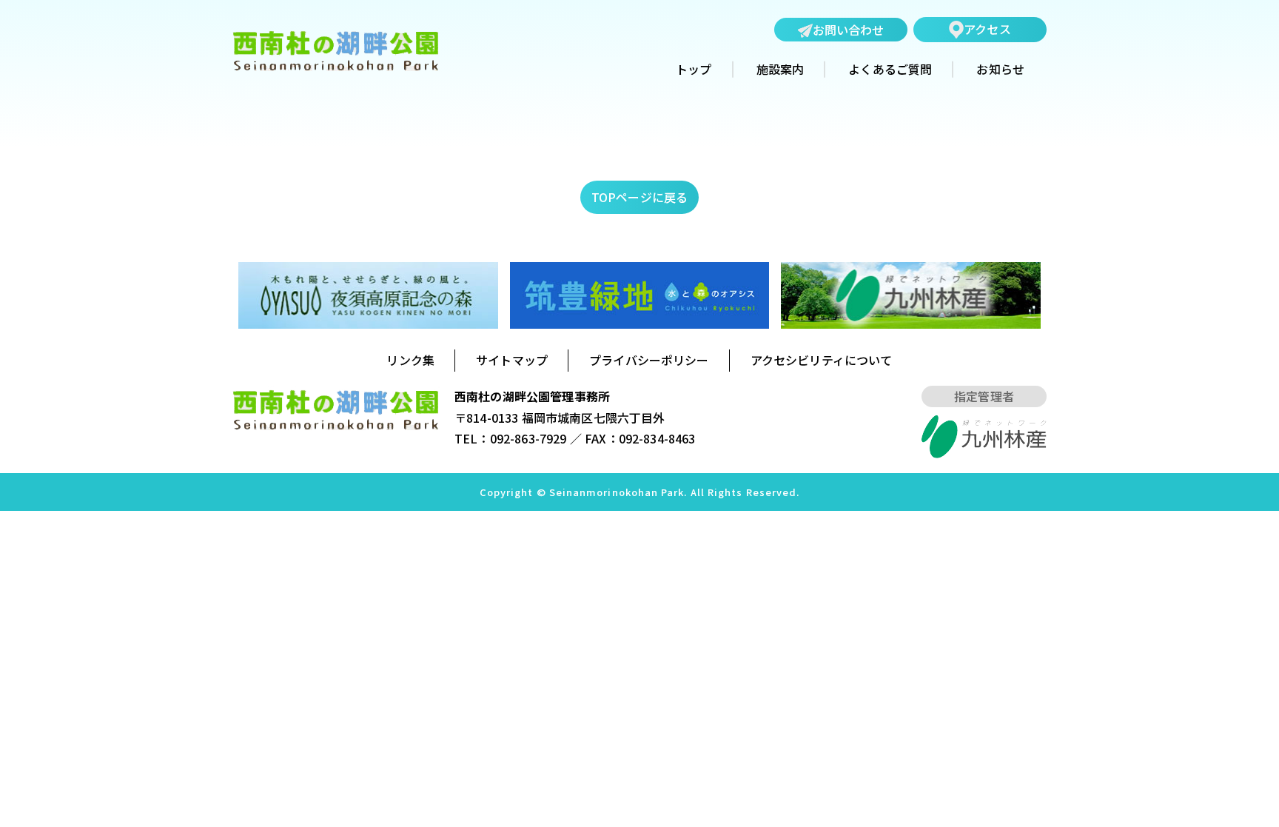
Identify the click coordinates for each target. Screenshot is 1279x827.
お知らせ (1000, 69)
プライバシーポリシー (649, 360)
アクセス (987, 29)
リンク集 (410, 360)
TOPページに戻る (639, 197)
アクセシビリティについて (822, 360)
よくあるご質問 (890, 69)
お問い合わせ (848, 29)
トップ (693, 69)
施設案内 (780, 69)
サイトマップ (512, 360)
